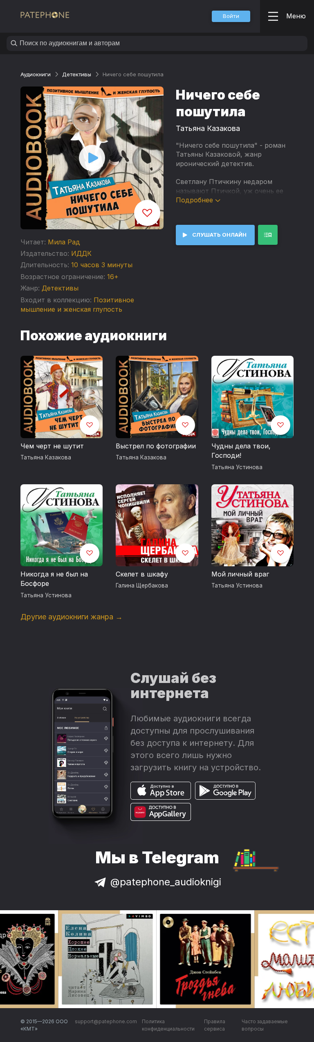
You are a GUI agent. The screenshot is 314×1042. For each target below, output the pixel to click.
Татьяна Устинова (236, 467)
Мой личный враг (240, 574)
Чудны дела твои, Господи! (241, 451)
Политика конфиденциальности (168, 1025)
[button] (231, 16)
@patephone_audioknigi (165, 882)
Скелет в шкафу (142, 574)
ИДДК (81, 253)
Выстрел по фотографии (156, 446)
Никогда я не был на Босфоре (54, 579)
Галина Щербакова (142, 585)
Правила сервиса (214, 1025)
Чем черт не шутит (52, 446)
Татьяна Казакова (208, 128)
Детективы (76, 74)
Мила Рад (64, 242)
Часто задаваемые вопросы (265, 1025)
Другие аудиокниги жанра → (71, 616)
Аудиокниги (35, 74)
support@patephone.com (106, 1021)
